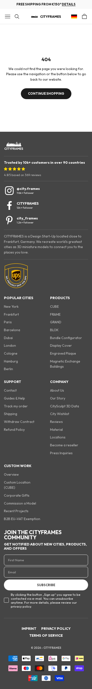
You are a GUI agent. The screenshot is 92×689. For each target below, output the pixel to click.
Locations (58, 437)
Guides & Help (14, 398)
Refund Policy (14, 429)
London (10, 345)
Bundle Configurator (66, 338)
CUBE (54, 306)
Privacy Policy (56, 628)
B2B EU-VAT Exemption (22, 519)
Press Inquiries (61, 453)
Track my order (16, 406)
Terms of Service (46, 635)
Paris (8, 322)
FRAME (55, 314)
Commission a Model (20, 503)
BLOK (54, 330)
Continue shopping (46, 93)
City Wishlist (59, 414)
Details (69, 4)
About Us (57, 390)
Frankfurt (11, 314)
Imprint (29, 628)
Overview (11, 474)
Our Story (57, 398)
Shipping (10, 414)
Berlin (8, 369)
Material (56, 429)
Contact (10, 390)
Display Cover (61, 345)
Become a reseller (64, 445)
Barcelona (12, 330)
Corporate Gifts (16, 495)
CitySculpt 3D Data (64, 406)
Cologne (10, 353)
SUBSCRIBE (46, 585)
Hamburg (11, 361)
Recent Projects (16, 511)
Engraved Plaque (63, 353)
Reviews (56, 421)
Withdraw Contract (19, 421)
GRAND (55, 322)
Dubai (8, 338)
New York (11, 306)
